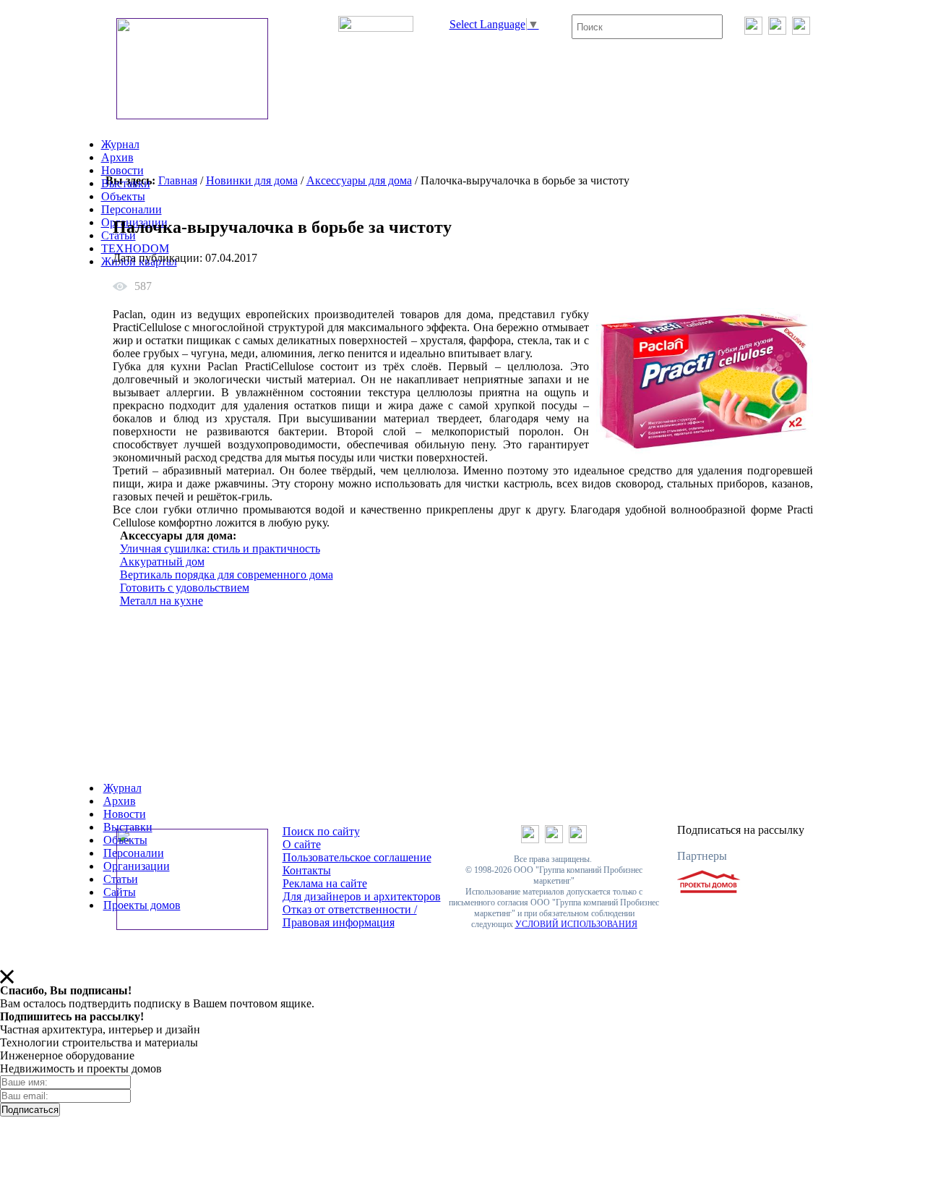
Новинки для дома (252, 180)
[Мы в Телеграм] (777, 31)
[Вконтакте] (753, 31)
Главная (177, 180)
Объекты (123, 196)
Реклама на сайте (325, 883)
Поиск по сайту (321, 831)
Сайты (119, 892)
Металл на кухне (161, 600)
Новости (122, 170)
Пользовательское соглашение (357, 857)
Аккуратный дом (162, 561)
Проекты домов (142, 905)
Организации (136, 866)
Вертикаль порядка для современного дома (226, 574)
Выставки (125, 183)
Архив (117, 157)
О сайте (302, 844)
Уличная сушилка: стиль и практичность (220, 548)
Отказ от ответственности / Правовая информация (350, 916)
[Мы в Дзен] (801, 31)
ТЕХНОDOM (135, 248)
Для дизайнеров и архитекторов (362, 896)
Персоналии (131, 209)
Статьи (120, 879)
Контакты (307, 870)
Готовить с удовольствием (184, 587)
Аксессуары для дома (359, 180)
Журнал (120, 144)
